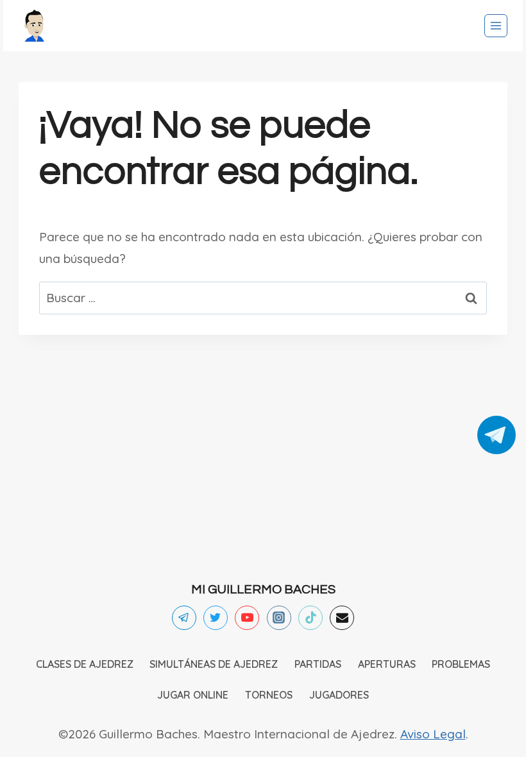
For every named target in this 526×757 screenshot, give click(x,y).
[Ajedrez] (35, 26)
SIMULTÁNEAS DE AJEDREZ (213, 664)
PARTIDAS (317, 664)
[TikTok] (310, 618)
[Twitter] (215, 618)
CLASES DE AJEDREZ (84, 664)
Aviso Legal (433, 734)
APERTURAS (387, 664)
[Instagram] (279, 618)
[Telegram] (184, 618)
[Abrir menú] (495, 25)
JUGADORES (339, 694)
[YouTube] (247, 618)
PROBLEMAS (461, 664)
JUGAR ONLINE (192, 694)
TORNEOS (269, 694)
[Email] (342, 618)
